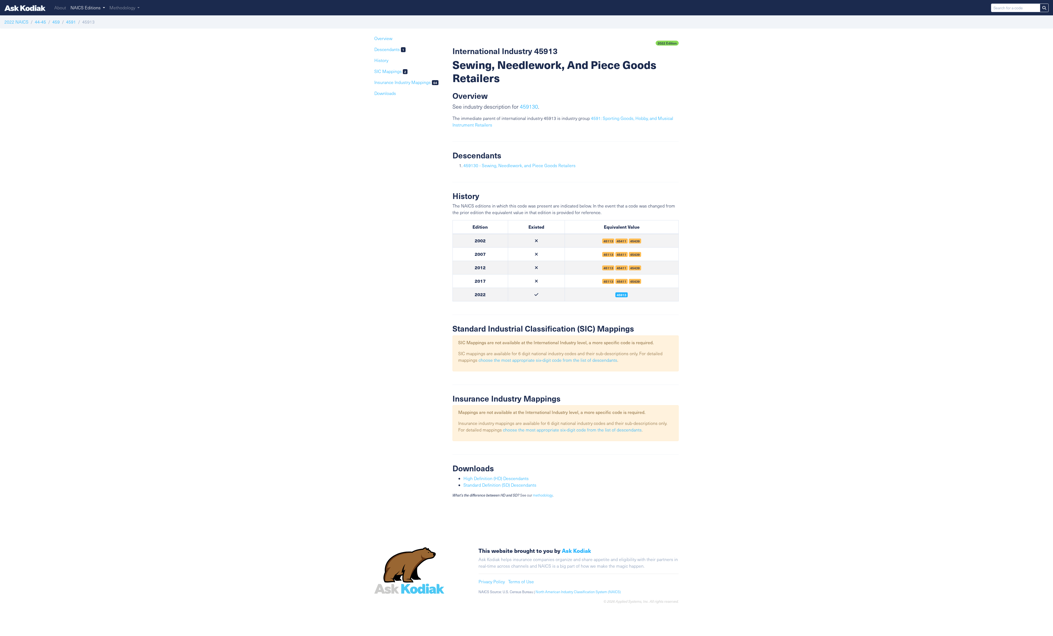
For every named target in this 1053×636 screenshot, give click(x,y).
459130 (529, 106)
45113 (608, 267)
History (381, 60)
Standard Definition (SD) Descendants (499, 485)
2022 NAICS (16, 22)
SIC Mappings (390, 71)
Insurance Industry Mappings (405, 82)
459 (56, 22)
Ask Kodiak (576, 550)
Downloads (385, 93)
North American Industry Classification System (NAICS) (578, 591)
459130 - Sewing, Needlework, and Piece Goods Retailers (519, 165)
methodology (543, 495)
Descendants (389, 49)
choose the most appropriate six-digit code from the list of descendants (548, 360)
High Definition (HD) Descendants (496, 478)
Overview (383, 38)
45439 (635, 267)
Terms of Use (521, 581)
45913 (621, 294)
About (60, 7)
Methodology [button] (122, 7)
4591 (71, 22)
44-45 (40, 22)
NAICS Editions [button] (86, 7)
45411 (621, 267)
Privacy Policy (492, 581)
